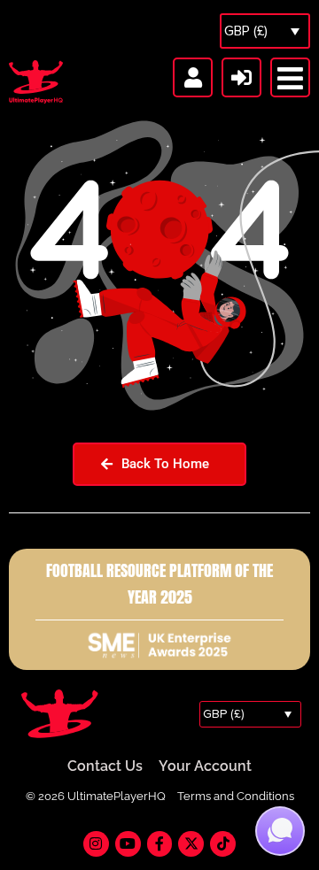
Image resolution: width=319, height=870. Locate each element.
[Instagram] (96, 844)
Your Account (205, 766)
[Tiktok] (223, 844)
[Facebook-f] (160, 844)
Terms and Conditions (235, 796)
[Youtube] (128, 844)
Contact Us (105, 766)
